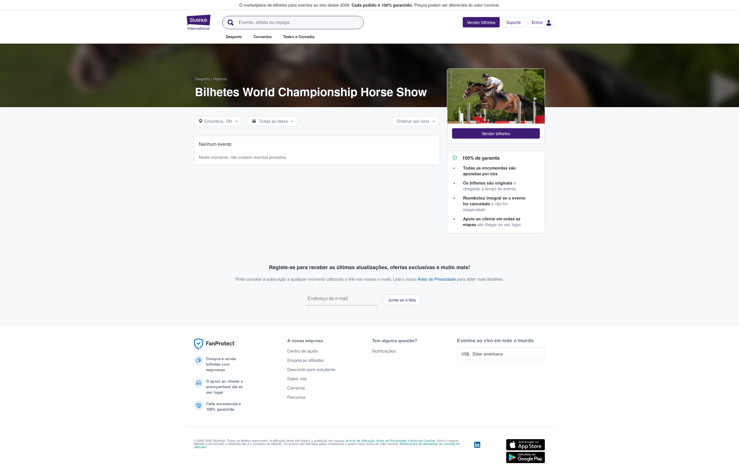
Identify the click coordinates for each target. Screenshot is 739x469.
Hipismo (220, 78)
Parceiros (296, 397)
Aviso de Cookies (422, 440)
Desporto (202, 78)
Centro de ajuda (302, 351)
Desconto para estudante (311, 369)
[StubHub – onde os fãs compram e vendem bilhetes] (198, 22)
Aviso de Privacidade (437, 279)
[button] (496, 133)
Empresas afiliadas (305, 360)
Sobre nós (297, 378)
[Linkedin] (477, 452)
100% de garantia (481, 158)
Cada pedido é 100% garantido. (382, 5)
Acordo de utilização (360, 440)
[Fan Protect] (215, 344)
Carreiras (296, 388)
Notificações (384, 351)
